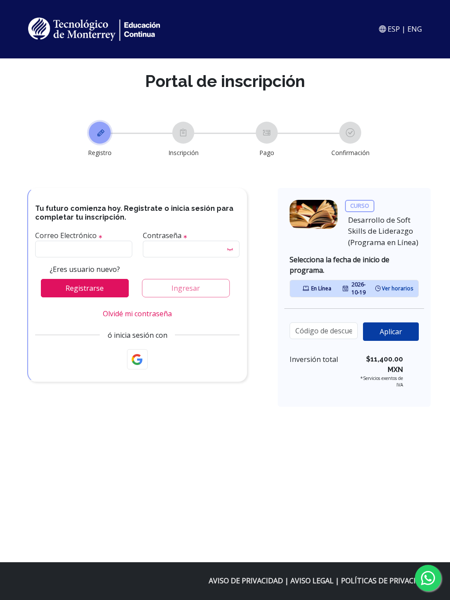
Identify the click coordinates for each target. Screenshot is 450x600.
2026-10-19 (359, 288)
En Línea (321, 288)
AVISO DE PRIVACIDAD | (249, 581)
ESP (393, 29)
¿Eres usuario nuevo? (85, 269)
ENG (414, 29)
